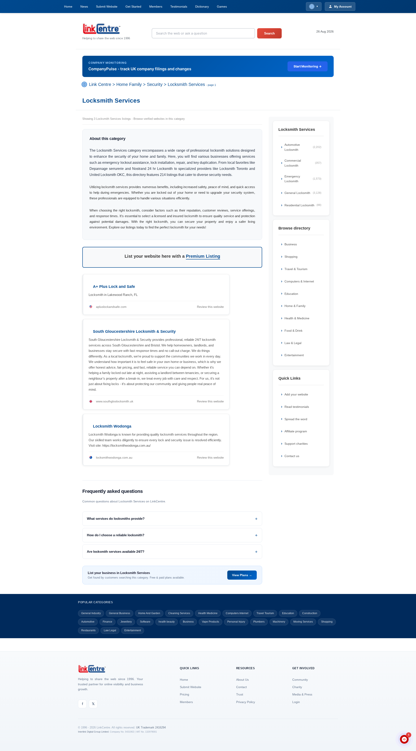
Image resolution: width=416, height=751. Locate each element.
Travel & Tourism (295, 269)
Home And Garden (149, 613)
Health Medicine (208, 613)
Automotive (87, 621)
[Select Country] (85, 84)
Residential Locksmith (302, 205)
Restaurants (88, 630)
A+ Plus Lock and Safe (114, 286)
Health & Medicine (296, 318)
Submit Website (106, 6)
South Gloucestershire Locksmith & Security (134, 331)
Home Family (129, 84)
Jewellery (126, 621)
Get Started (133, 6)
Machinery (279, 621)
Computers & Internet (299, 281)
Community (300, 679)
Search (269, 33)
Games (222, 6)
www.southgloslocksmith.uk (114, 401)
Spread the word (295, 419)
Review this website (210, 306)
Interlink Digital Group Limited (93, 731)
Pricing (184, 694)
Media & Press (302, 694)
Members (155, 6)
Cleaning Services (179, 613)
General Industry (91, 613)
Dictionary (202, 6)
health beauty (167, 621)
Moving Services (303, 621)
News (84, 6)
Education (291, 293)
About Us (242, 679)
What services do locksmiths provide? (116, 518)
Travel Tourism (265, 613)
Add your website (296, 394)
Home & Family (295, 306)
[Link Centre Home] (106, 29)
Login (296, 702)
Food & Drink (293, 330)
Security (154, 84)
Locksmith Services (186, 84)
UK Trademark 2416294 (151, 727)
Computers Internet (237, 613)
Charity (297, 687)
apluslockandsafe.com (111, 306)
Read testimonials (296, 406)
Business (290, 244)
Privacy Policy (245, 702)
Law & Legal (292, 343)
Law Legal (110, 630)
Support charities (296, 443)
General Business (119, 613)
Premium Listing (203, 256)
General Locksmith (302, 193)
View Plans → (242, 575)
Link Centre (100, 84)
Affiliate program (295, 431)
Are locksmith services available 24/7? (115, 551)
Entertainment (294, 355)
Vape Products (210, 621)
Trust (239, 694)
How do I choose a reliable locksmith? (115, 535)
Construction (309, 613)
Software (145, 621)
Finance (107, 621)
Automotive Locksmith (302, 147)
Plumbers (259, 621)
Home (68, 6)
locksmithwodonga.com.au (114, 457)
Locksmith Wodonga (112, 426)
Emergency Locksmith (302, 179)
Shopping (290, 256)
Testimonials (178, 6)
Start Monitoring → (308, 66)
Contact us (291, 456)
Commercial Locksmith (302, 163)
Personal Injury (236, 621)
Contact (241, 687)
